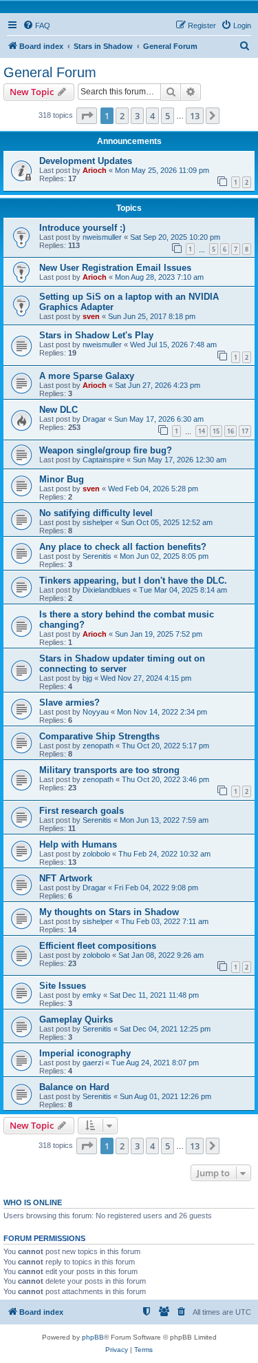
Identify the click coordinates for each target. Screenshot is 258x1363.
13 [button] (195, 116)
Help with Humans (78, 844)
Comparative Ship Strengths (99, 736)
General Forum (49, 72)
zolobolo (96, 854)
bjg (87, 678)
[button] (86, 115)
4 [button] (152, 116)
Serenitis (97, 556)
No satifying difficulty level (96, 513)
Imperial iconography (85, 1053)
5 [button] (167, 116)
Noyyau (96, 712)
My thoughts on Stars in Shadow (109, 912)
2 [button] (122, 116)
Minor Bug (61, 479)
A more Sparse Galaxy (86, 376)
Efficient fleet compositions (97, 946)
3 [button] (137, 116)
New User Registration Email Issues (115, 268)
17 (244, 431)
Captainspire (104, 459)
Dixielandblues (107, 590)
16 (230, 431)
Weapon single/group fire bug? (105, 450)
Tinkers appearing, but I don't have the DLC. (133, 580)
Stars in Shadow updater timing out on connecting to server (122, 663)
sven (91, 316)
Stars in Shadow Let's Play (96, 335)
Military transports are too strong (109, 770)
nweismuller (102, 237)
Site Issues (62, 986)
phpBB (93, 1337)
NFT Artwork (65, 878)
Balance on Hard (74, 1087)
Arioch (95, 170)
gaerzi (93, 1062)
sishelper (98, 522)
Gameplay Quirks (76, 1019)
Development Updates (85, 161)
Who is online (32, 1202)
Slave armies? (69, 702)
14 (201, 431)
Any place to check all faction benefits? (122, 547)
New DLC (58, 409)
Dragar (94, 419)
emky (92, 995)
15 (216, 431)
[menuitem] (36, 25)
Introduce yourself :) (82, 228)
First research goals (81, 811)
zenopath (98, 745)
